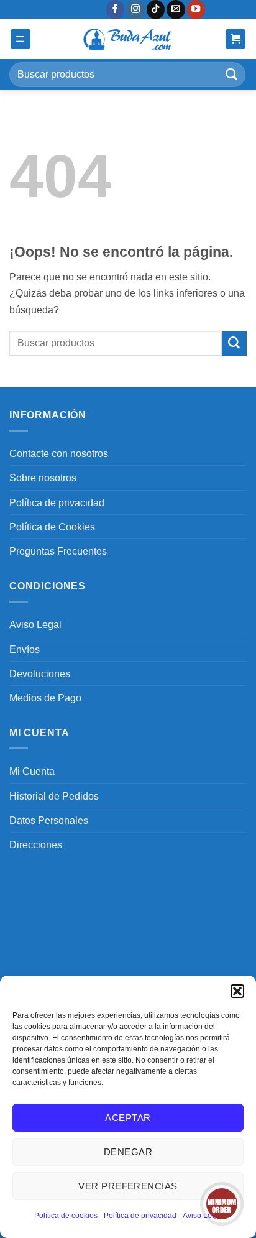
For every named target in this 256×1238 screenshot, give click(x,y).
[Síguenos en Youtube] (196, 9)
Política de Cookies (52, 526)
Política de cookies (66, 1215)
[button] (237, 991)
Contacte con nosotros (58, 453)
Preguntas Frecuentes (58, 551)
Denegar (128, 1152)
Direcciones (35, 844)
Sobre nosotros (42, 477)
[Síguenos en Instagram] (135, 9)
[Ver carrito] (236, 39)
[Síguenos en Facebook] (115, 9)
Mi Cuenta (32, 771)
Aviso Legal (35, 624)
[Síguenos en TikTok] (156, 9)
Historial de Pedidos (54, 795)
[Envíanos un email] (176, 9)
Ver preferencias (127, 1186)
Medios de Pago (45, 697)
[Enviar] (231, 74)
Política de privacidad (140, 1215)
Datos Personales (48, 820)
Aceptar (127, 1117)
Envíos (24, 649)
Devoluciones (39, 673)
